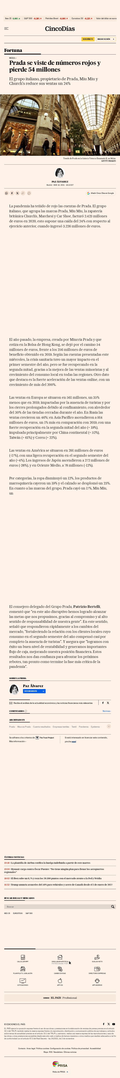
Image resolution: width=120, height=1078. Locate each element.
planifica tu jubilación (22, 973)
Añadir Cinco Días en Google (102, 193)
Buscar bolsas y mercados (19, 898)
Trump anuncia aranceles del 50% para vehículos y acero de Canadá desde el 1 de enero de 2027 (62, 884)
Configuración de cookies (60, 1048)
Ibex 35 (8, 18)
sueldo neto (97, 961)
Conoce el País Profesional (60, 997)
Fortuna (13, 50)
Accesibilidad (95, 1048)
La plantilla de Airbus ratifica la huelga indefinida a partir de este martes (50, 862)
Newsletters (58, 1052)
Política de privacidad (80, 1048)
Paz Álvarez (60, 181)
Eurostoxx (17, 913)
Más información (17, 741)
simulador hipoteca (60, 961)
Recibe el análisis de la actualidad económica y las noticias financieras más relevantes (53, 703)
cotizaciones (22, 985)
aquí (74, 741)
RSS (50, 1052)
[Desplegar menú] (6, 28)
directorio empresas (97, 973)
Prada (12, 726)
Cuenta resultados (41, 726)
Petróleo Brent (51, 18)
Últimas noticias (14, 857)
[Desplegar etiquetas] (109, 726)
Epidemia (95, 726)
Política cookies (42, 1048)
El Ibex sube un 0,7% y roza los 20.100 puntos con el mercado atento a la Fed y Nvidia (56, 878)
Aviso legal (31, 1048)
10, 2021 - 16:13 (63, 185)
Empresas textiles (61, 726)
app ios (60, 985)
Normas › (107, 711)
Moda (12, 58)
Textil (74, 726)
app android (97, 985)
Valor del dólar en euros (106, 18)
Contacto (22, 1048)
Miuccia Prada (24, 726)
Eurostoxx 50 (77, 18)
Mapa (46, 1052)
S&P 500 (28, 18)
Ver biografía (30, 691)
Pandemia (83, 726)
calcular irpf (22, 961)
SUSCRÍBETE (88, 39)
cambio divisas (60, 973)
